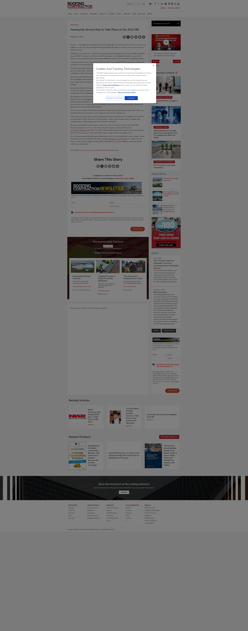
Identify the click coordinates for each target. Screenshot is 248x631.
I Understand (131, 98)
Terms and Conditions (110, 85)
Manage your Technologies (115, 98)
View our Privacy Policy (127, 92)
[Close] (153, 65)
